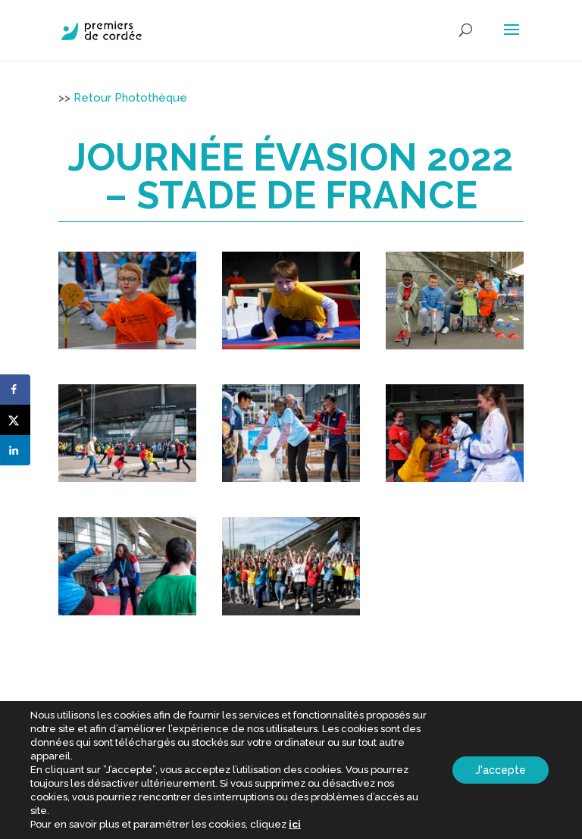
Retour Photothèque (130, 98)
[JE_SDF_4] (127, 482)
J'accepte (500, 770)
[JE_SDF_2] (291, 349)
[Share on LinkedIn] (15, 450)
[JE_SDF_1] (127, 349)
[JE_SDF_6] (455, 482)
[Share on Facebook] (15, 389)
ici (295, 824)
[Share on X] (15, 420)
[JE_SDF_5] (291, 482)
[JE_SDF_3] (455, 349)
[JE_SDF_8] (291, 615)
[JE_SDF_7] (127, 615)
